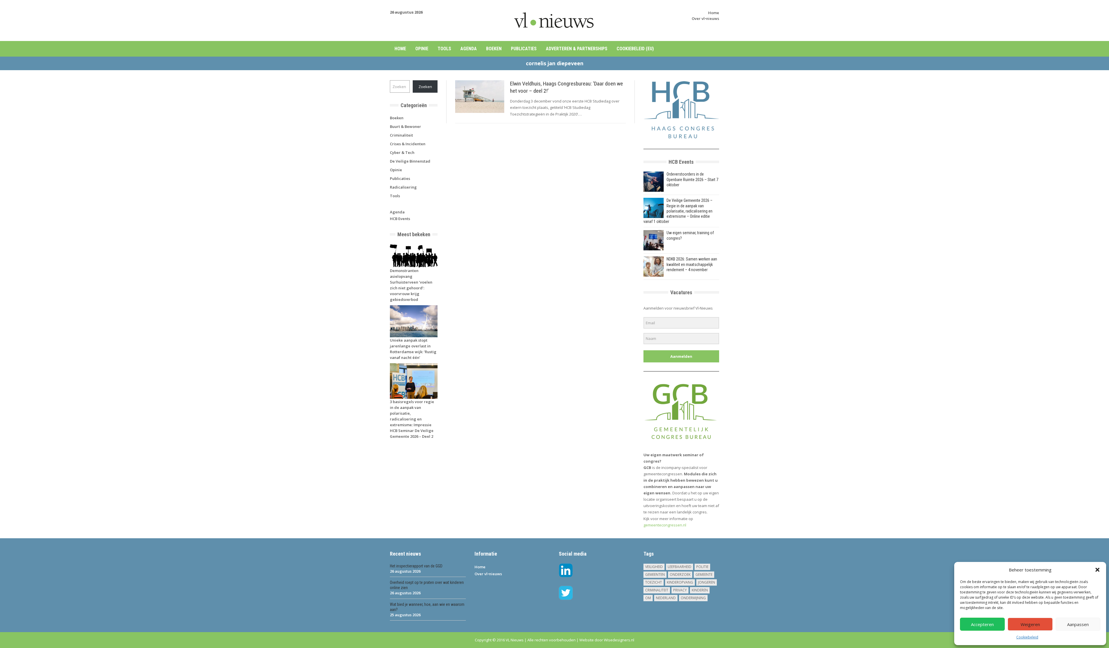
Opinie (421, 48)
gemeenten (655, 574)
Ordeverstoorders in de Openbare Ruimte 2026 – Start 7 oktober (692, 179)
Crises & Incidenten (407, 143)
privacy (680, 590)
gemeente (703, 574)
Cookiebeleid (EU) (635, 48)
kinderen (700, 590)
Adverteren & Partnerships (576, 48)
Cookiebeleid (1027, 637)
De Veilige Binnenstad (410, 161)
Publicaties (524, 48)
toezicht (653, 582)
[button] (1097, 570)
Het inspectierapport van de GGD (416, 566)
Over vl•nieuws (705, 18)
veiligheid (654, 566)
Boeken (494, 48)
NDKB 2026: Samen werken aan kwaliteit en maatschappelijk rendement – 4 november (692, 264)
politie (702, 566)
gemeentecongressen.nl (664, 525)
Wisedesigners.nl (619, 640)
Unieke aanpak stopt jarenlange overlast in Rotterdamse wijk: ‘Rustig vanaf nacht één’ (413, 349)
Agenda (468, 48)
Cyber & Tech (402, 152)
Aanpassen (1078, 624)
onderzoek (680, 574)
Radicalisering (403, 187)
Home (713, 12)
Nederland (666, 597)
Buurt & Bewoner (405, 126)
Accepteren (982, 624)
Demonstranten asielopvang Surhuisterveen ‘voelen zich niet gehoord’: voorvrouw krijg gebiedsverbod (411, 285)
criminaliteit (656, 590)
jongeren (706, 582)
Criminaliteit (401, 135)
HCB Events (400, 218)
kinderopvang (680, 582)
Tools (444, 48)
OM (648, 597)
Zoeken (425, 86)
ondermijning (693, 597)
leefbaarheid (679, 566)
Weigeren (1030, 624)
